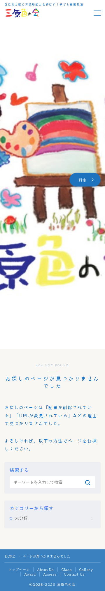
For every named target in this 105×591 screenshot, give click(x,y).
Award (30, 574)
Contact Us (74, 574)
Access (50, 574)
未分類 (54, 518)
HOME (10, 556)
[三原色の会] (22, 13)
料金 (82, 180)
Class (66, 569)
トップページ (19, 569)
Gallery (86, 569)
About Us (45, 569)
